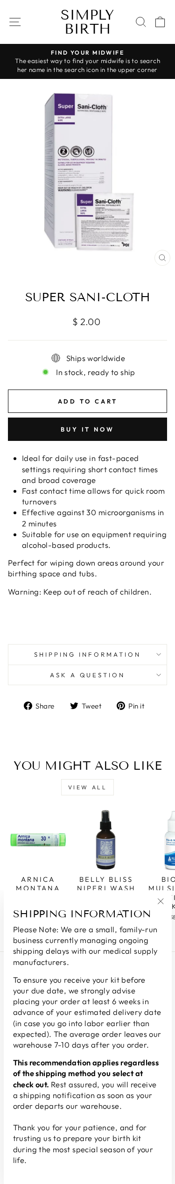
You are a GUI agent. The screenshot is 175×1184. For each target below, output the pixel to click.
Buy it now (87, 429)
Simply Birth (87, 22)
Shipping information (87, 654)
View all (87, 787)
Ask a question (88, 675)
